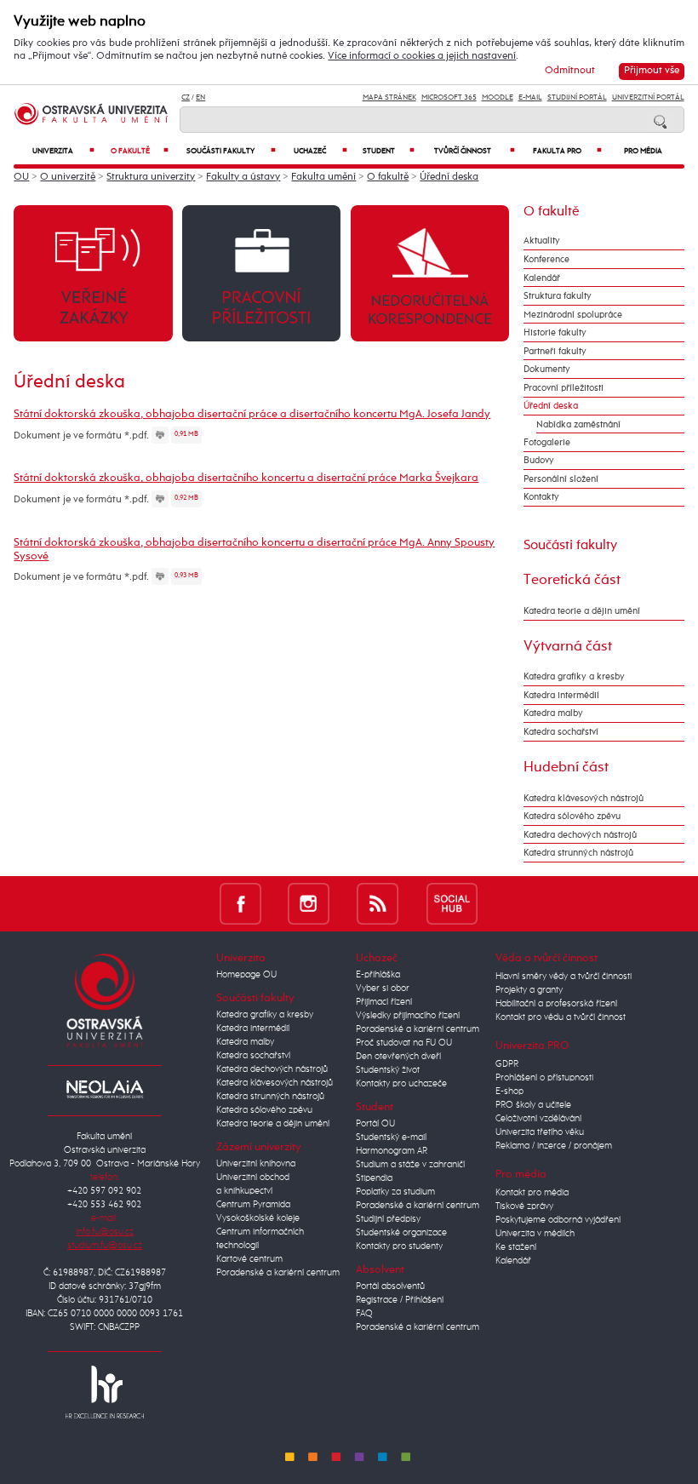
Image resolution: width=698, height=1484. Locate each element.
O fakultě (140, 151)
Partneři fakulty (555, 351)
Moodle (497, 97)
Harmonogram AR (391, 1151)
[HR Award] (105, 1391)
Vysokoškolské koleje (258, 1218)
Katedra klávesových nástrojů (584, 798)
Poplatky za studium (395, 1192)
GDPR (506, 1064)
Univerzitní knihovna (255, 1164)
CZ (185, 97)
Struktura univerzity (150, 177)
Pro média (643, 151)
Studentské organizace (401, 1233)
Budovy (539, 460)
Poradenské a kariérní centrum (278, 1273)
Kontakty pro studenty (399, 1246)
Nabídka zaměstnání (578, 424)
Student (389, 151)
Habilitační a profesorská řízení (556, 1004)
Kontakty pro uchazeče (401, 1084)
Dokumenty (547, 369)
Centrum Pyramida (253, 1204)
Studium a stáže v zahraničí (410, 1164)
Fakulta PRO (568, 151)
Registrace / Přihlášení (399, 1300)
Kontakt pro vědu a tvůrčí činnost (560, 1017)
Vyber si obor (382, 988)
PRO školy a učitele (533, 1105)
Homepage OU (246, 975)
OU (21, 177)
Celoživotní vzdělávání (538, 1118)
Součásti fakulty (231, 151)
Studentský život (388, 1070)
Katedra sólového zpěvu (572, 816)
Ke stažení (515, 1247)
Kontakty (541, 496)
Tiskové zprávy (524, 1206)
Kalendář (542, 278)
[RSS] (377, 902)
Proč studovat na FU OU (404, 1043)
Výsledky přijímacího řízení (408, 1015)
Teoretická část (572, 579)
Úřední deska (449, 177)
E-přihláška (378, 975)
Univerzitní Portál (648, 97)
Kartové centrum (249, 1259)
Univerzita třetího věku (539, 1132)
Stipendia (374, 1178)
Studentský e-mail (391, 1137)
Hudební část (566, 767)
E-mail (530, 97)
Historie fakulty (555, 332)
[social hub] (452, 902)
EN (200, 97)
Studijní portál (577, 97)
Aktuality (542, 240)
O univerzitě (67, 177)
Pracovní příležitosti (564, 387)
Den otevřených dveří (398, 1056)
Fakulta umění (323, 177)
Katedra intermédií (561, 695)
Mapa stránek (389, 97)
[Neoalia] (105, 1089)
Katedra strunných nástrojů (578, 852)
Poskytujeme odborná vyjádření (558, 1220)
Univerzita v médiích (535, 1233)
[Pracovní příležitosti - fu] (261, 272)
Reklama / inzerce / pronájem (553, 1146)
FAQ (364, 1313)
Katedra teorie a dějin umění (582, 611)
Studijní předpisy (388, 1219)
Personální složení (561, 479)
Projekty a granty (529, 990)
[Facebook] (240, 902)
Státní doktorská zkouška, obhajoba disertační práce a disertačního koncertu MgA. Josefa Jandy (252, 414)
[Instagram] (308, 902)
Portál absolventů (390, 1286)
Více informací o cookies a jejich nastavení (422, 56)
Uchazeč (320, 151)
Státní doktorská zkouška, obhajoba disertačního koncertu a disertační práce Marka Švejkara (246, 478)
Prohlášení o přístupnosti (544, 1078)
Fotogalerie (547, 442)
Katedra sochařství (561, 731)
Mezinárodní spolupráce (573, 314)
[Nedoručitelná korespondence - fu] (430, 272)
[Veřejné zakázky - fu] (93, 272)
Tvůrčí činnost (474, 151)
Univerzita (63, 151)
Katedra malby (553, 713)
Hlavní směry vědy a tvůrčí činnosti (563, 976)
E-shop (509, 1091)
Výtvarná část (568, 646)
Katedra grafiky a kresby (574, 676)
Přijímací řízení (384, 1002)
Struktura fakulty (558, 296)
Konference (546, 259)
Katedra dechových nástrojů (580, 834)
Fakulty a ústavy (243, 177)
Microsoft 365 (449, 97)
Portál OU (375, 1124)
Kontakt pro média (532, 1193)
